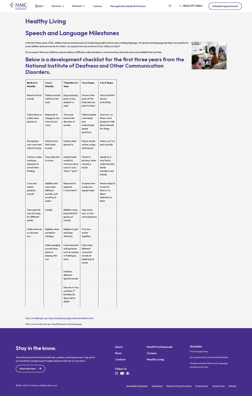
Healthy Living (155, 359)
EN (40, 6)
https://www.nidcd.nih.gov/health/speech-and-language (53, 324)
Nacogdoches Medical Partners (128, 6)
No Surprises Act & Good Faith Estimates (209, 357)
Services (56, 6)
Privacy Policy (202, 386)
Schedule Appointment (225, 6)
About (119, 347)
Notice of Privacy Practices (179, 386)
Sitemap (232, 386)
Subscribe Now (27, 368)
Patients (77, 6)
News (118, 353)
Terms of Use (218, 386)
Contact (120, 359)
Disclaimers (157, 386)
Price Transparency (199, 351)
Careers (97, 6)
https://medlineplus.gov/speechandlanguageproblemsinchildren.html (59, 318)
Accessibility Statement (137, 386)
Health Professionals (159, 347)
